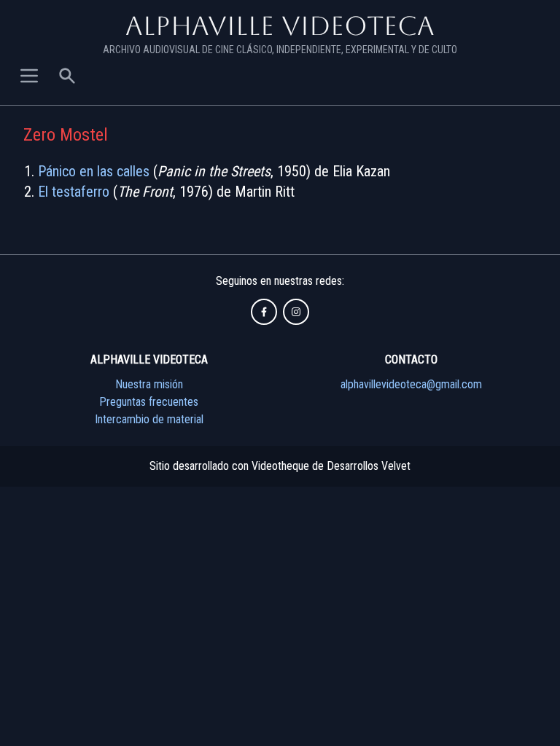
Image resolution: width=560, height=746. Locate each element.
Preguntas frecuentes (148, 402)
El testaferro (73, 191)
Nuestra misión (149, 384)
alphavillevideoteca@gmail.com (411, 384)
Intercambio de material (149, 419)
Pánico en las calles (93, 171)
